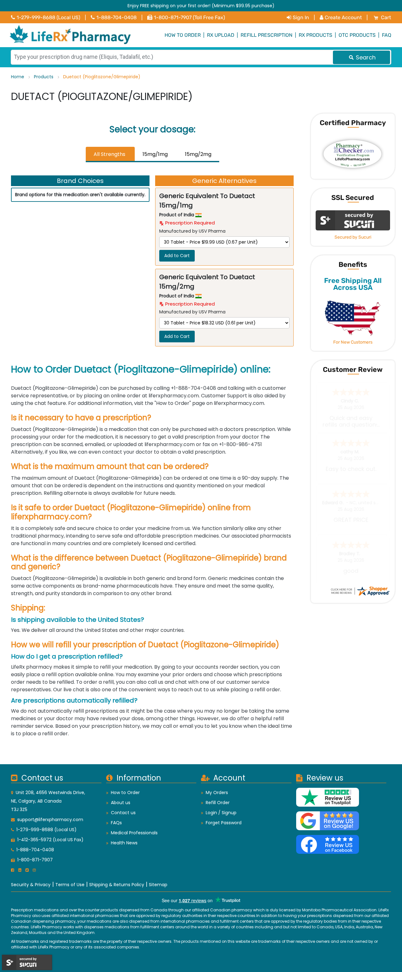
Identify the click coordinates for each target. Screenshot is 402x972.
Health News (124, 843)
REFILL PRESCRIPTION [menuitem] (266, 35)
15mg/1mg (155, 154)
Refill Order (218, 802)
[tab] (110, 154)
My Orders (217, 792)
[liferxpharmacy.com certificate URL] (360, 590)
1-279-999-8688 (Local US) (48, 17)
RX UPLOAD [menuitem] (220, 35)
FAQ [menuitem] (386, 35)
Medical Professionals (134, 833)
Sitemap (158, 884)
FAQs (116, 823)
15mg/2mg (198, 154)
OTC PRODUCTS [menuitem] (357, 35)
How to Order (125, 792)
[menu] (201, 35)
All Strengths (109, 154)
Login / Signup (221, 812)
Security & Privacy (31, 884)
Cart (386, 17)
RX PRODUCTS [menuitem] (315, 35)
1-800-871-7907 (35, 860)
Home (18, 77)
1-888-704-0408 (116, 17)
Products (44, 77)
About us (120, 802)
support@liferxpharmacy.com (50, 819)
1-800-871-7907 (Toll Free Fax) (189, 17)
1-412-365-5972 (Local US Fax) (50, 840)
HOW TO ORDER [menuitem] (183, 35)
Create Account (343, 17)
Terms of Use (69, 884)
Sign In (301, 17)
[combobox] (201, 57)
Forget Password (224, 823)
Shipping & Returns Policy (116, 884)
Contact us (123, 812)
